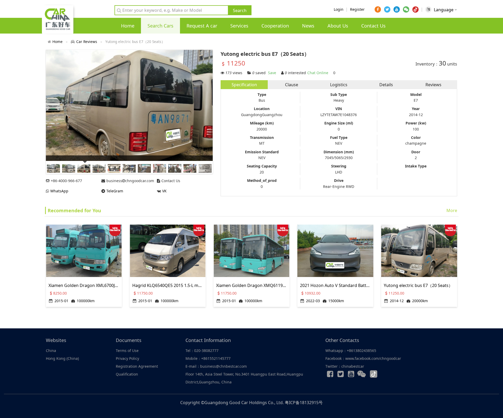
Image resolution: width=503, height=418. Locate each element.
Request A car (202, 26)
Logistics (338, 85)
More (451, 210)
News (308, 26)
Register (357, 9)
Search (240, 10)
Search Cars (160, 26)
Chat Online (317, 72)
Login (338, 9)
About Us (337, 26)
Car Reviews (86, 41)
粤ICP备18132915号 (304, 402)
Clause (291, 85)
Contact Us (373, 26)
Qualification (127, 374)
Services (239, 26)
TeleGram (114, 190)
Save (272, 72)
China (51, 350)
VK (164, 190)
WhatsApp (59, 190)
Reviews (433, 85)
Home (127, 26)
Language (444, 9)
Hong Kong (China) (62, 358)
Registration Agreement (137, 366)
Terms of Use (127, 350)
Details (386, 85)
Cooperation (275, 26)
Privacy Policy (127, 358)
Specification (244, 85)
